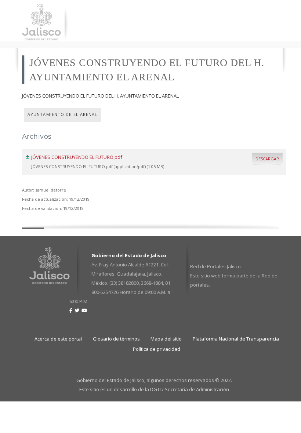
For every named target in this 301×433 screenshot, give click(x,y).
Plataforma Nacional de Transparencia (236, 338)
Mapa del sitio (166, 338)
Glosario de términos (116, 338)
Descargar (267, 158)
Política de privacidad (156, 349)
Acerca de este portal (58, 338)
